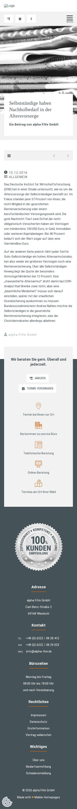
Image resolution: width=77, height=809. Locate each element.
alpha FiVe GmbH (23, 334)
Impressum (38, 715)
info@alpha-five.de (39, 651)
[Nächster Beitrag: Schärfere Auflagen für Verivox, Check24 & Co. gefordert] (67, 155)
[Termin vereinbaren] (20, 19)
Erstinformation (38, 728)
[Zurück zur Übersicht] (10, 155)
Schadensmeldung (38, 773)
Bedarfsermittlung (38, 766)
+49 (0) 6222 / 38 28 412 (42, 638)
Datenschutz (38, 722)
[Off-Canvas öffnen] (70, 17)
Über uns (39, 760)
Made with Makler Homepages (38, 797)
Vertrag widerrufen (38, 735)
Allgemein (18, 177)
